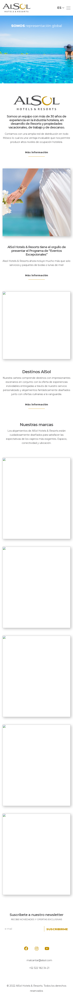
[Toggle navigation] (67, 8)
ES (59, 8)
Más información (36, 152)
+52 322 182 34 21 (39, 967)
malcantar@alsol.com (39, 960)
